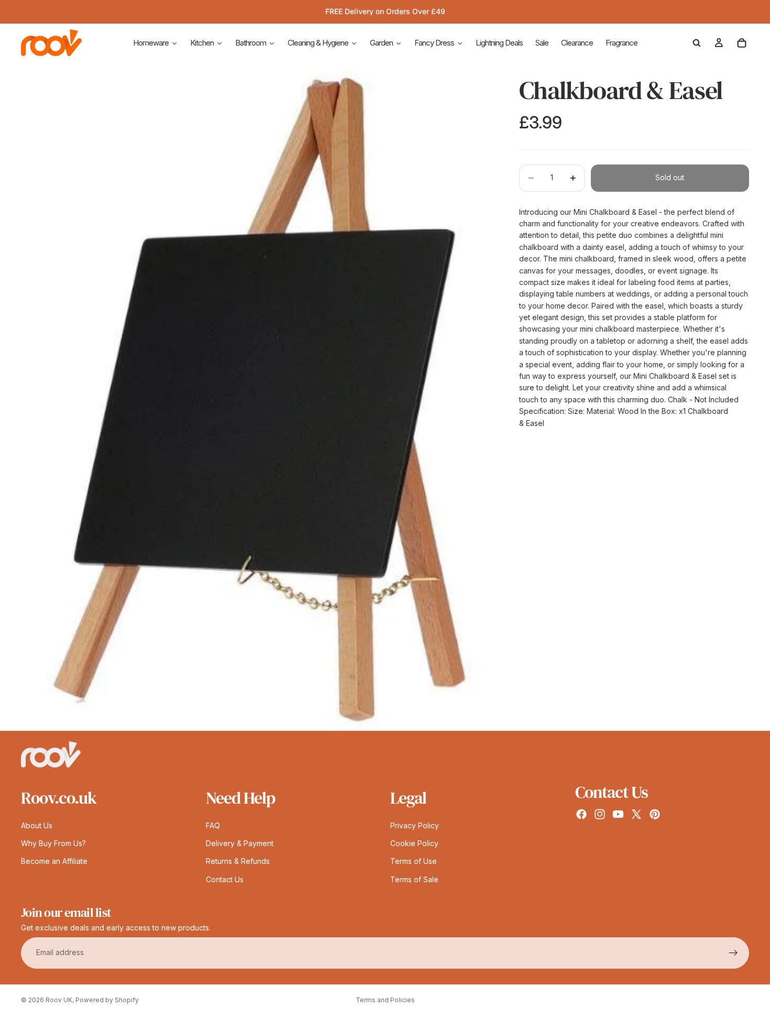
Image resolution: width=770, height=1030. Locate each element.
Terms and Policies (385, 1000)
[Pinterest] (654, 814)
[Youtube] (618, 814)
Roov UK (59, 1000)
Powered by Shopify (107, 1000)
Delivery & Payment (239, 843)
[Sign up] (733, 953)
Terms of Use (413, 861)
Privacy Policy (414, 825)
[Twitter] (636, 814)
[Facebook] (581, 814)
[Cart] (741, 42)
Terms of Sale (414, 879)
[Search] (696, 42)
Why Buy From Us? (53, 843)
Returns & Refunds (238, 861)
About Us (36, 825)
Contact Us (225, 879)
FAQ (213, 825)
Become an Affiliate (54, 861)
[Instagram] (599, 814)
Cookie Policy (414, 843)
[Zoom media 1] (257, 398)
